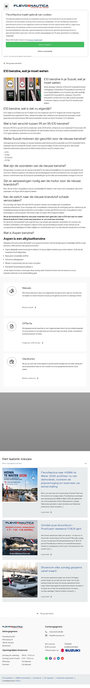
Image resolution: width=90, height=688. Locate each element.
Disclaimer (37, 678)
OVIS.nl (17, 681)
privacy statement (35, 40)
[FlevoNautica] (31, 6)
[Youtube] (62, 658)
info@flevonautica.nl (56, 635)
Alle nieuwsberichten (12, 463)
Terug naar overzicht (13, 63)
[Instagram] (54, 658)
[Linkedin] (58, 658)
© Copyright (48, 678)
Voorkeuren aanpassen (64, 678)
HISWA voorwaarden (22, 678)
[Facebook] (50, 658)
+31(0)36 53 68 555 (56, 632)
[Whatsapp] (46, 658)
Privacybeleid (7, 678)
